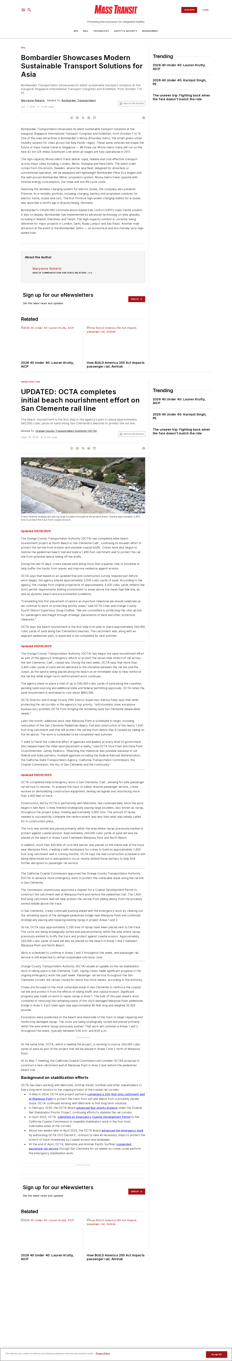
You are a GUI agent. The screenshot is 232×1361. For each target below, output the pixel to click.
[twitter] (83, 117)
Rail (85, 31)
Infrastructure (30, 382)
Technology (101, 31)
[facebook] (71, 117)
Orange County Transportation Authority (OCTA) (66, 430)
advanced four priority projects (96, 1107)
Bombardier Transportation (79, 100)
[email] (94, 117)
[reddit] (88, 117)
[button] (23, 10)
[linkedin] (77, 117)
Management (150, 31)
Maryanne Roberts (33, 100)
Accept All (216, 1354)
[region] (116, 1354)
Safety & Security (125, 31)
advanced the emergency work (122, 1130)
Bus (76, 31)
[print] (143, 117)
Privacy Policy (103, 1353)
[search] (29, 10)
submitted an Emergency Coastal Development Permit (94, 1117)
